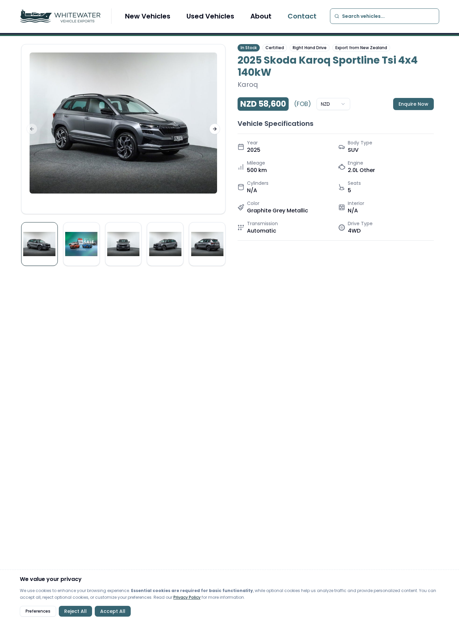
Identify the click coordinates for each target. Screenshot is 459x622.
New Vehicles (147, 16)
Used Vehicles (210, 16)
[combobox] (333, 104)
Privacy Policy (187, 597)
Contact (302, 16)
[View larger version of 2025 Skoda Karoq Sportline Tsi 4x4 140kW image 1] (123, 123)
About (261, 16)
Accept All (112, 611)
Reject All (75, 611)
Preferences (38, 611)
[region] (123, 129)
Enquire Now (413, 104)
